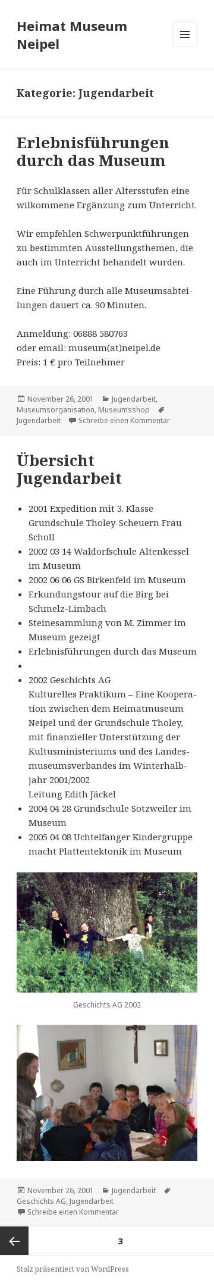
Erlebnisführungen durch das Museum (93, 151)
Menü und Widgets (185, 46)
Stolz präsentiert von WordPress (73, 1269)
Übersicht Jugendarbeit (69, 469)
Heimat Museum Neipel (72, 34)
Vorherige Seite (14, 1240)
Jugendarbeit (134, 399)
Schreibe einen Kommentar (124, 420)
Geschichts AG (41, 1201)
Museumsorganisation (56, 410)
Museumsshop (124, 410)
